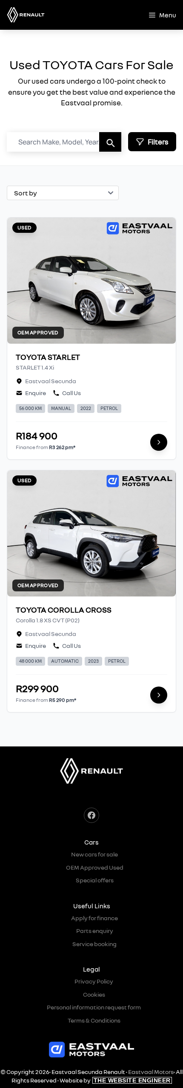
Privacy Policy (93, 981)
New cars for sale (94, 854)
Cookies (94, 994)
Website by (115, 1080)
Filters (158, 141)
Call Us (71, 392)
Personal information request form (94, 1007)
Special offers (95, 880)
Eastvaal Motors (151, 1071)
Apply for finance (94, 917)
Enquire (35, 392)
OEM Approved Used (94, 867)
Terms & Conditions (94, 1020)
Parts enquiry (94, 930)
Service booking (94, 943)
